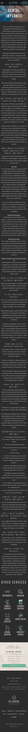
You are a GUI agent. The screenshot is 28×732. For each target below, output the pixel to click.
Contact (22, 714)
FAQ (4, 714)
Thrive (16, 726)
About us (10, 711)
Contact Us (14, 666)
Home (4, 711)
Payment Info (12, 714)
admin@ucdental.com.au (14, 684)
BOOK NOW (24, 3)
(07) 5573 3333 (14, 681)
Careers (14, 717)
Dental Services (21, 711)
